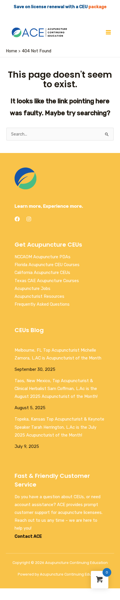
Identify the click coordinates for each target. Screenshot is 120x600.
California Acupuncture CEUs (42, 272)
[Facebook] (17, 219)
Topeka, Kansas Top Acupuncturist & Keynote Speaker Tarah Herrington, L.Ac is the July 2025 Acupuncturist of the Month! (59, 426)
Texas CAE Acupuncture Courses (47, 280)
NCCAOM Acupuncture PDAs (42, 256)
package (98, 6)
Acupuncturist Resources (39, 296)
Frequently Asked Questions (42, 304)
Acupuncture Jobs (32, 288)
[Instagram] (28, 219)
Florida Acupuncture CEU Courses (47, 264)
